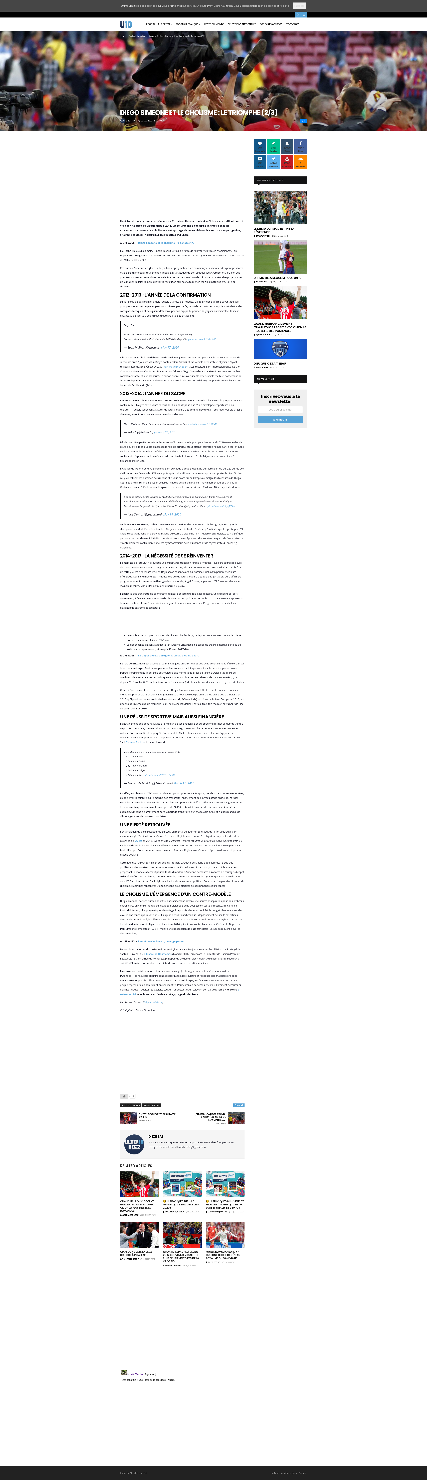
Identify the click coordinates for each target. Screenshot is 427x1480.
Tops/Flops (292, 24)
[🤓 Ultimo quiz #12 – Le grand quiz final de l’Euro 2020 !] (182, 1184)
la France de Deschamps (158, 954)
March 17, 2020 (183, 783)
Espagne (152, 36)
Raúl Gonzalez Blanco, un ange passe (160, 941)
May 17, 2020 (170, 347)
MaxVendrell (263, 236)
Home (123, 36)
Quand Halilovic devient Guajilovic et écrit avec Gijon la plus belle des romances (137, 1206)
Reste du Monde (214, 24)
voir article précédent (176, 366)
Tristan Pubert (130, 1259)
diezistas (131, 120)
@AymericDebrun (153, 1002)
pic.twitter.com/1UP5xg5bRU (160, 775)
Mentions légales (289, 1473)
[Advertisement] (182, 180)
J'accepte (299, 5)
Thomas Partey (135, 742)
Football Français (187, 24)
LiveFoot (275, 1473)
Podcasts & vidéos (271, 24)
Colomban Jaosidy (174, 1211)
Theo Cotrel (214, 1262)
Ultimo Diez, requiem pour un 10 (277, 278)
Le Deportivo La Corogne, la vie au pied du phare (168, 655)
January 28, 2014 (165, 432)
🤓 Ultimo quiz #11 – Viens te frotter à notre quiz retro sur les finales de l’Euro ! (225, 1204)
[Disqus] (182, 1318)
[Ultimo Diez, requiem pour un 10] (280, 257)
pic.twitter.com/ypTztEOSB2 (202, 424)
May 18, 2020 (172, 514)
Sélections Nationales (242, 24)
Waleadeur (262, 367)
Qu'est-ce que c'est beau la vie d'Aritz (156, 1117)
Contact (302, 1473)
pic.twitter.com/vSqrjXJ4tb (221, 506)
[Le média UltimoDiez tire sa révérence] (280, 207)
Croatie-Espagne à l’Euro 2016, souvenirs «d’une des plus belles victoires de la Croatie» (181, 1256)
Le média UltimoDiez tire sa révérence (274, 230)
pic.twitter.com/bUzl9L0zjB (202, 339)
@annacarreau (130, 1215)
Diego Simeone (152, 1105)
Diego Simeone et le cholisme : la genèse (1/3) (166, 242)
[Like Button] (124, 1096)
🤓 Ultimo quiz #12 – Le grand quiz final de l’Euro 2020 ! (181, 1204)
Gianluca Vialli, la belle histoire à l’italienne (136, 1253)
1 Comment (160, 120)
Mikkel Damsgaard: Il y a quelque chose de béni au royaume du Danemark (223, 1255)
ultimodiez (262, 281)
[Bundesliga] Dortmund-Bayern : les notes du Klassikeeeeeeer (210, 1118)
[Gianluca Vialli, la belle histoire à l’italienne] (139, 1235)
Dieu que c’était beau (270, 363)
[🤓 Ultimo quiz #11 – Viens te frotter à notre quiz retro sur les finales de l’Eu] (225, 1184)
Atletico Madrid (131, 1105)
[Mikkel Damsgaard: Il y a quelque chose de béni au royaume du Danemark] (225, 1235)
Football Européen (158, 24)
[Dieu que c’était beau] (280, 349)
